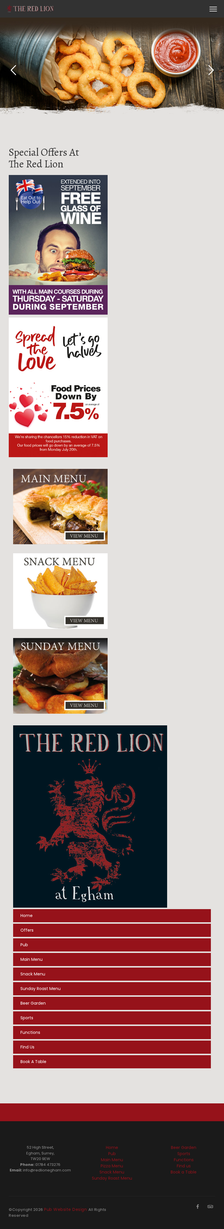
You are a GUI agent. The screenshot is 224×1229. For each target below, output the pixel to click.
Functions (30, 1032)
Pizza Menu (112, 1166)
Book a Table (33, 1062)
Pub (24, 945)
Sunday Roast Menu (40, 988)
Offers (27, 930)
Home (26, 915)
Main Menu (31, 959)
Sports (26, 1018)
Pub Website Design (66, 1209)
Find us (27, 1047)
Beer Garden (33, 1003)
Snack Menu (32, 974)
